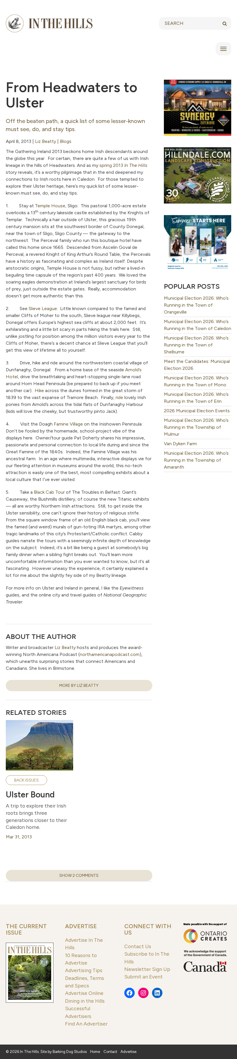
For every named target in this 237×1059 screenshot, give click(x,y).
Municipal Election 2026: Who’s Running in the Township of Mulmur (196, 427)
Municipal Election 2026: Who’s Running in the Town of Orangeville (196, 305)
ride (119, 397)
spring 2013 (123, 165)
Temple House (50, 205)
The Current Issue (26, 929)
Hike (39, 390)
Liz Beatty (45, 141)
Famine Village (68, 424)
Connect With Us (147, 929)
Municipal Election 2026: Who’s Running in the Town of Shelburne (196, 345)
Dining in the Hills (85, 1001)
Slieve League (43, 308)
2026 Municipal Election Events (197, 410)
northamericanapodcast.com (110, 654)
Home (95, 1051)
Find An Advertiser (86, 1024)
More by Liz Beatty (79, 685)
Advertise (81, 926)
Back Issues (26, 780)
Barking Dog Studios (70, 1051)
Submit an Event (143, 977)
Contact (110, 1051)
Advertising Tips (83, 970)
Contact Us (137, 946)
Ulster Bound (30, 794)
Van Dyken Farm (180, 443)
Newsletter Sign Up (147, 969)
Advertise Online (84, 993)
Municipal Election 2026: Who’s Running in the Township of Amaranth (196, 460)
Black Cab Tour (49, 492)
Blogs (65, 141)
